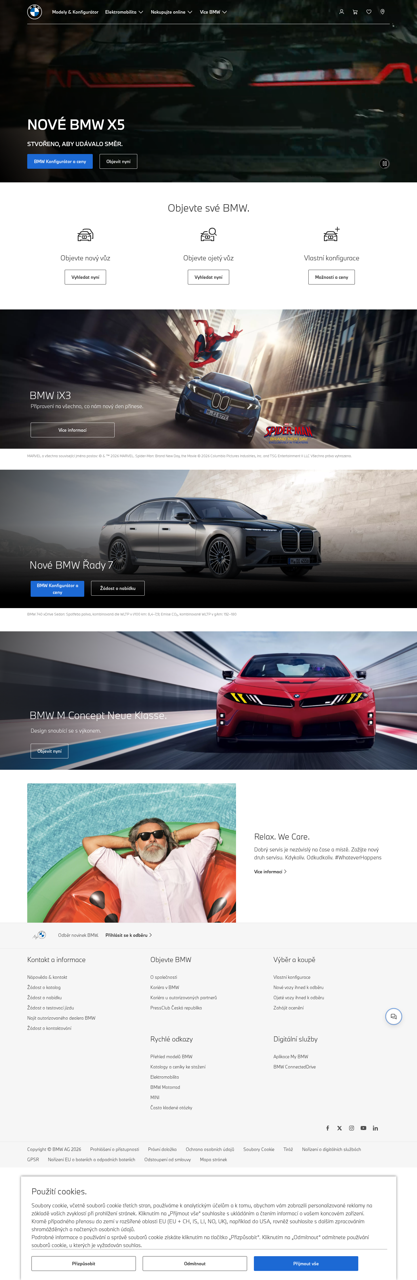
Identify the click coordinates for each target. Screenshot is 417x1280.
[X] (339, 1129)
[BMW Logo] (34, 12)
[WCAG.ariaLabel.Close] (376, 987)
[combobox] (393, 1016)
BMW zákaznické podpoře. (325, 1010)
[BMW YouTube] (363, 1129)
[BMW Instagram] (351, 1129)
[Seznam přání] (369, 12)
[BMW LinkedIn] (375, 1129)
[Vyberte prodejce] (383, 12)
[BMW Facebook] (327, 1129)
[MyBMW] (342, 12)
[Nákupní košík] (356, 12)
